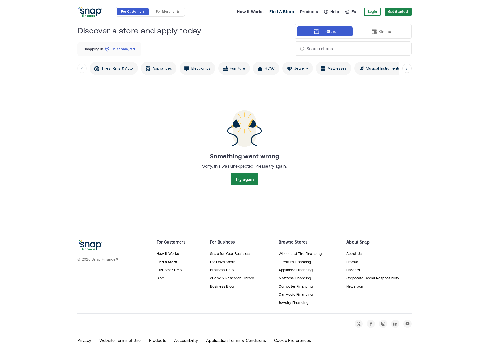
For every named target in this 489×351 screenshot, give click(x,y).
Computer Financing (296, 286)
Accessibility (186, 340)
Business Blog (222, 286)
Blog (160, 278)
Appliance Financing (296, 270)
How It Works (250, 11)
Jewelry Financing (293, 303)
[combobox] (351, 48)
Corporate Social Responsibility (372, 278)
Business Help (222, 270)
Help (334, 11)
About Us (354, 254)
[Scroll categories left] (82, 68)
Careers (353, 270)
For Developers (222, 262)
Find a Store (167, 262)
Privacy (84, 340)
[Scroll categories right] (407, 68)
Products (309, 11)
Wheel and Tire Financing (300, 254)
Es (353, 11)
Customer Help (169, 270)
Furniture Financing (295, 262)
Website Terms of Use (120, 340)
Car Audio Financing (296, 294)
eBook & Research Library (232, 278)
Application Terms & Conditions (236, 340)
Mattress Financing (295, 278)
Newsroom (355, 286)
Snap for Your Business (230, 254)
